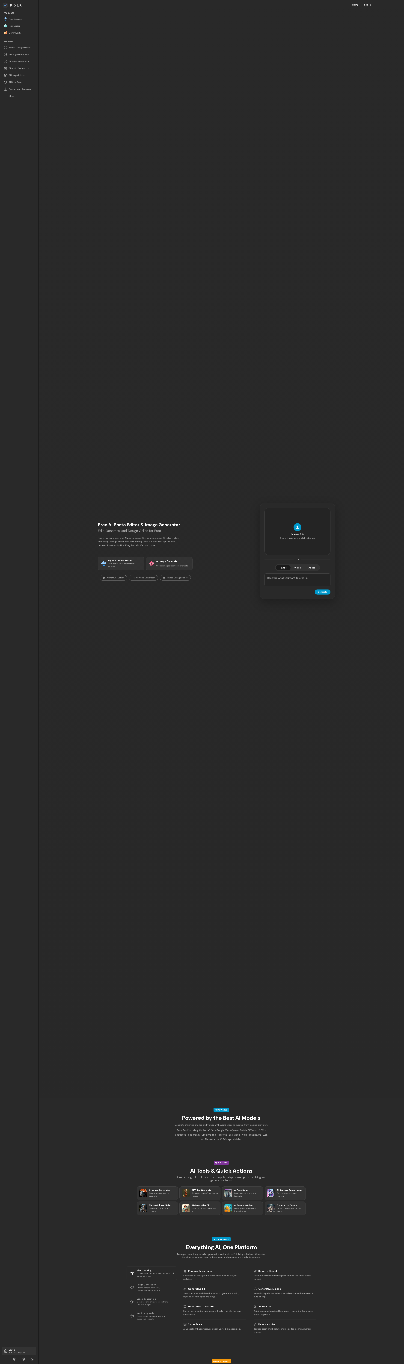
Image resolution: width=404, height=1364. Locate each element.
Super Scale (195, 1324)
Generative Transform (201, 1306)
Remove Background (200, 1271)
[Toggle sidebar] (40, 682)
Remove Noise (267, 1324)
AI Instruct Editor (115, 577)
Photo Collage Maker (177, 577)
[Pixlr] (19, 5)
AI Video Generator (145, 577)
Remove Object (267, 1271)
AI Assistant (265, 1306)
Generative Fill (196, 1288)
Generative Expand (269, 1288)
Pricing (355, 4)
